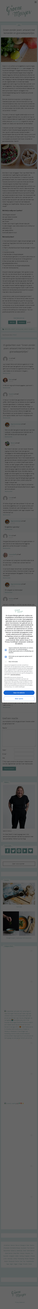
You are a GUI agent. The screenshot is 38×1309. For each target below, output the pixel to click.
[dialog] (19, 654)
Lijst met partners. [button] (15, 674)
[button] (19, 661)
